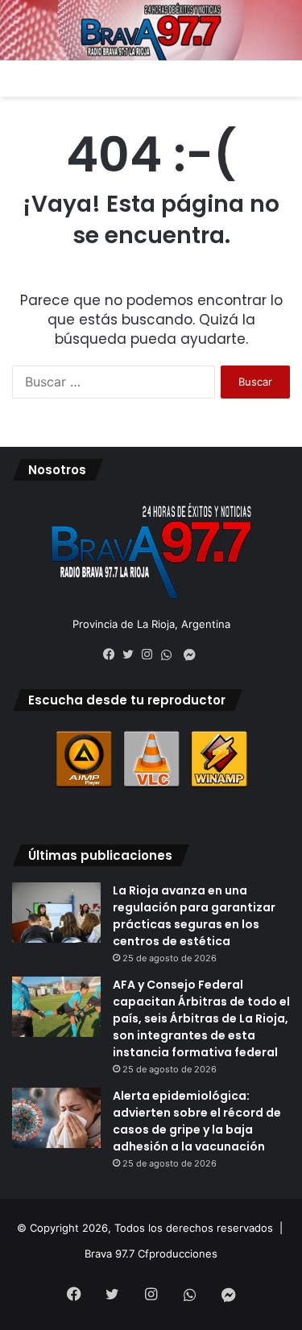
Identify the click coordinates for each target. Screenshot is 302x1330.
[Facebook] (112, 654)
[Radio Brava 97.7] (151, 30)
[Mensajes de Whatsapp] (170, 655)
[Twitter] (132, 654)
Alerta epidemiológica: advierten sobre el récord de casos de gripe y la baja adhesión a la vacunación (197, 1121)
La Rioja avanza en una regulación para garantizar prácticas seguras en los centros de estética (194, 915)
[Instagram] (151, 654)
